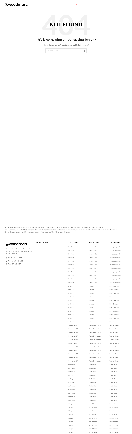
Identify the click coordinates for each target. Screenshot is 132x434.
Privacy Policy (93, 247)
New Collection (114, 286)
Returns (91, 286)
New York (71, 247)
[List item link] (19, 261)
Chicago (70, 404)
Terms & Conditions (95, 325)
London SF (71, 286)
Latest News (93, 404)
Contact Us (92, 364)
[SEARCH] (83, 50)
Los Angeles (71, 364)
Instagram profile (115, 247)
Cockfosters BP (73, 325)
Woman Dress (114, 325)
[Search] (126, 5)
